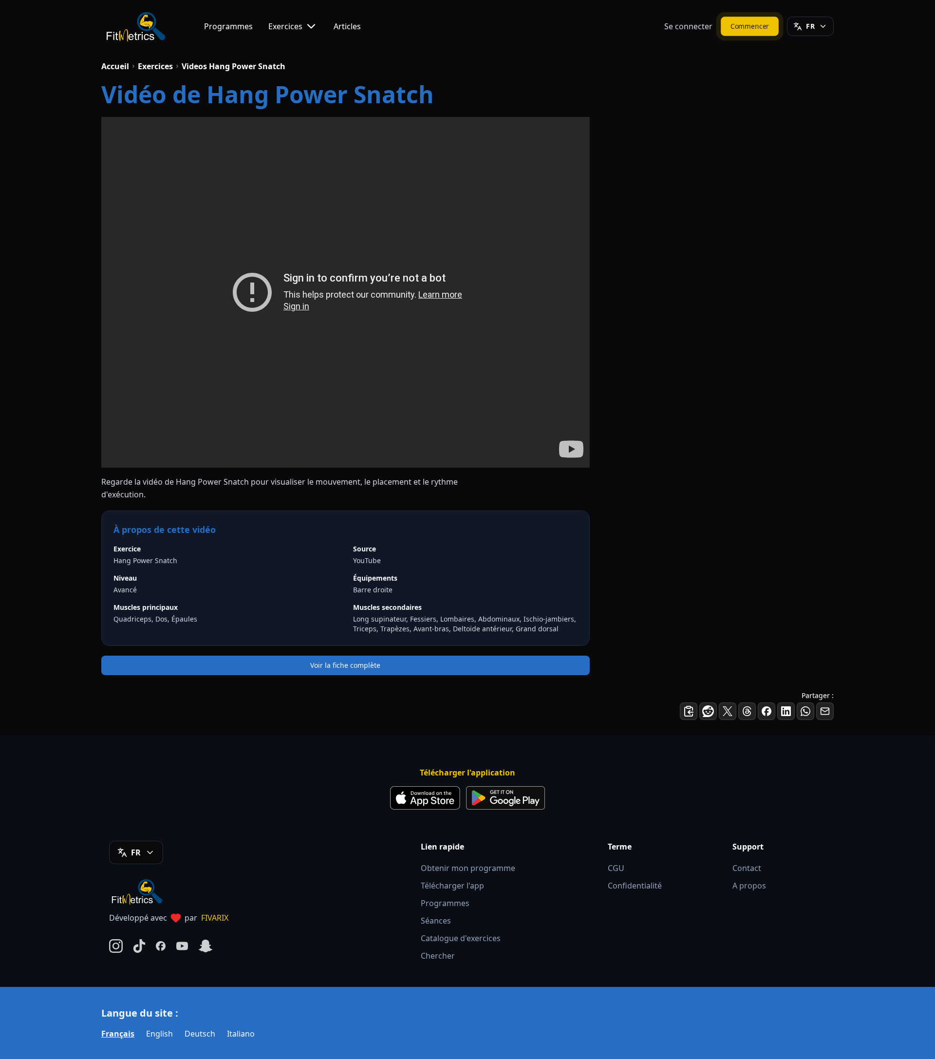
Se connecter (688, 26)
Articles (347, 26)
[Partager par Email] (825, 711)
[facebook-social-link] (161, 946)
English (159, 1033)
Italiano (241, 1033)
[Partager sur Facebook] (766, 711)
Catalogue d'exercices (461, 938)
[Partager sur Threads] (747, 711)
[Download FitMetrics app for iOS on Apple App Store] (425, 798)
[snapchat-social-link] (205, 946)
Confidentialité (635, 885)
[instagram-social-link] (116, 946)
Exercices (285, 26)
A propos (749, 885)
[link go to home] (139, 891)
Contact (746, 868)
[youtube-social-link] (182, 946)
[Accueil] (135, 26)
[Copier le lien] (688, 711)
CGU (616, 868)
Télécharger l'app (452, 885)
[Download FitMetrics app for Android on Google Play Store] (505, 798)
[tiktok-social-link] (139, 946)
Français (117, 1033)
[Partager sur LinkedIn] (786, 711)
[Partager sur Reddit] (708, 711)
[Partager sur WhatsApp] (805, 711)
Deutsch (200, 1033)
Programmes (228, 26)
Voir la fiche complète (345, 665)
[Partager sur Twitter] (727, 711)
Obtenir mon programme (468, 868)
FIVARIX (214, 917)
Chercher (438, 955)
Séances (436, 920)
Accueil (115, 66)
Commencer (750, 25)
